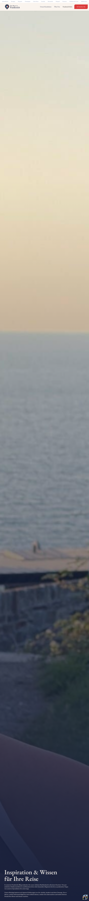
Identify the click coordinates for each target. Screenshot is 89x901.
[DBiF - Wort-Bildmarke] (12, 7)
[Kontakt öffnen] (85, 897)
